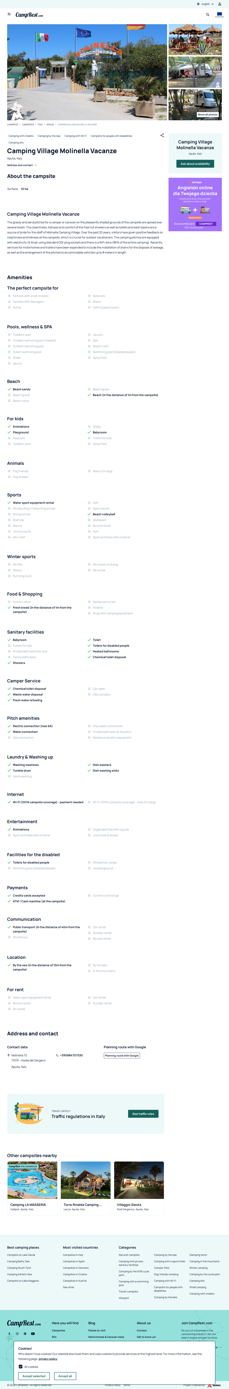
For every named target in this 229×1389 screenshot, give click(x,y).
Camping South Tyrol (19, 1267)
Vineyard (124, 1298)
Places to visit (97, 1330)
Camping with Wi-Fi (76, 136)
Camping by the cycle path (204, 1274)
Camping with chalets (21, 136)
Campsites (28, 124)
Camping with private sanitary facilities (131, 1263)
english (206, 4)
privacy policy (48, 1359)
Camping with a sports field (169, 1261)
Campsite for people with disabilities (111, 136)
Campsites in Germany (76, 1267)
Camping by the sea (49, 136)
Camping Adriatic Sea (19, 1274)
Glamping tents (198, 1255)
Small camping (197, 1287)
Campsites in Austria (75, 1280)
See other (68, 1287)
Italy (40, 124)
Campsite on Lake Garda (21, 1255)
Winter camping (198, 1267)
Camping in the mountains (204, 1261)
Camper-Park (161, 1267)
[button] (69, 1323)
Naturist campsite (129, 1255)
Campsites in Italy (73, 1255)
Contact (142, 1330)
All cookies (31, 1367)
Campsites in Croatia (75, 1274)
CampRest (12, 124)
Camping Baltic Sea (18, 1261)
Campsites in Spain (74, 1261)
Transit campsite (128, 1291)
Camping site (16, 142)
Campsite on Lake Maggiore (23, 1280)
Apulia (50, 124)
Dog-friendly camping (166, 1274)
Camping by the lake (165, 1297)
